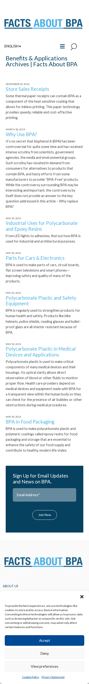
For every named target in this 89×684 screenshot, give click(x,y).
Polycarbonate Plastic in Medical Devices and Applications (41, 351)
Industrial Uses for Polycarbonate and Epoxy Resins (42, 225)
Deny (44, 653)
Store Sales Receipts (27, 89)
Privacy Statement (53, 677)
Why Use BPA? (21, 134)
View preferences (44, 666)
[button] (82, 596)
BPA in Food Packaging (30, 421)
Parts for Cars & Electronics (35, 258)
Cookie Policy (30, 677)
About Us (10, 586)
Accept (44, 640)
